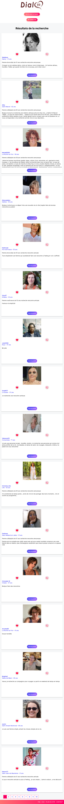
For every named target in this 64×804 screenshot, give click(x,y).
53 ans (10, 297)
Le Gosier (5, 392)
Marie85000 (6, 152)
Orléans (4, 297)
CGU (43, 802)
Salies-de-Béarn (7, 678)
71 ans (13, 440)
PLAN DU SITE (50, 802)
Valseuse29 (6, 438)
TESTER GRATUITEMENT (31, 14)
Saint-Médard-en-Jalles (9, 535)
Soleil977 (5, 391)
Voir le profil (32, 75)
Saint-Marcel (6, 106)
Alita (3, 105)
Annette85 (5, 629)
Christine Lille (6, 486)
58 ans (17, 154)
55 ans (15, 249)
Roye (3, 345)
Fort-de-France (7, 249)
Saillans (4, 202)
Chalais (4, 583)
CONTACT (59, 802)
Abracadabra (6, 200)
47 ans (9, 345)
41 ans (17, 630)
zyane (4, 724)
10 (36, 797)
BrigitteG (5, 676)
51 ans (10, 59)
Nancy (4, 59)
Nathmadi (5, 248)
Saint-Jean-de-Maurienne (10, 773)
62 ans (14, 106)
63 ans (8, 487)
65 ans (16, 678)
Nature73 (5, 771)
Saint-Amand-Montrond (9, 725)
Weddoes (5, 57)
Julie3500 (5, 343)
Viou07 (4, 295)
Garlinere (5, 533)
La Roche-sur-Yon (7, 154)
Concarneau (6, 440)
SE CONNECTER (32, 19)
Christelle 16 (6, 581)
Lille (3, 487)
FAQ (39, 802)
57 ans (12, 392)
